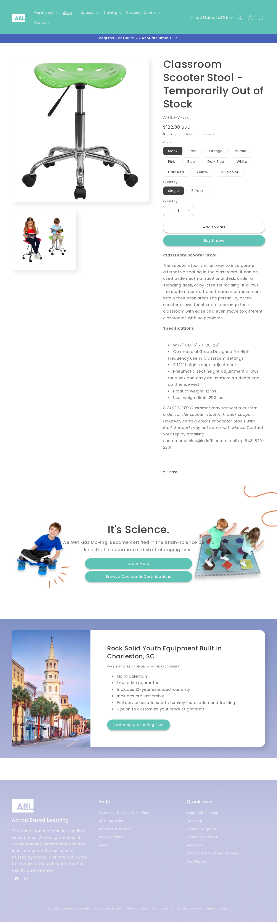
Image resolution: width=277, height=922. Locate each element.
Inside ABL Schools (202, 813)
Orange (216, 151)
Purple (240, 151)
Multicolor (229, 172)
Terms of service (190, 908)
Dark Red (176, 172)
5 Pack (197, 190)
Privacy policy (162, 908)
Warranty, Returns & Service (123, 813)
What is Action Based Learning (213, 853)
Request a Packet (202, 837)
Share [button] (172, 472)
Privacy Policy (111, 837)
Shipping (170, 134)
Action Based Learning (76, 908)
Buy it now (214, 240)
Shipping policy (218, 908)
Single (173, 190)
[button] (45, 13)
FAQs (103, 845)
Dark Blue (216, 161)
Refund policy (137, 908)
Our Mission (196, 861)
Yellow (202, 172)
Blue (191, 161)
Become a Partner (115, 829)
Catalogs (195, 821)
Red (193, 151)
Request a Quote (202, 829)
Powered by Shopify (108, 908)
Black (173, 151)
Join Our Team (112, 821)
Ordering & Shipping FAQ (138, 725)
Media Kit (195, 845)
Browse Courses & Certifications (138, 576)
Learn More (138, 563)
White (242, 161)
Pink (171, 161)
